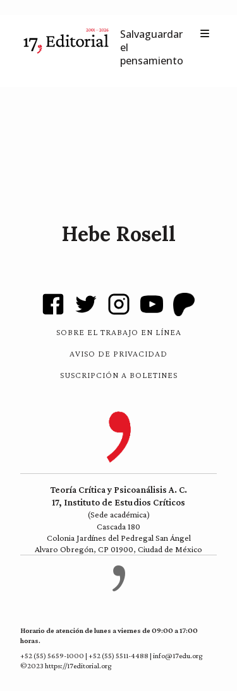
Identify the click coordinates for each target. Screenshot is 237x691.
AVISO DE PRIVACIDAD (118, 353)
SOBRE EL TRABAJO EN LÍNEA (118, 332)
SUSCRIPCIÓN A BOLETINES (119, 375)
